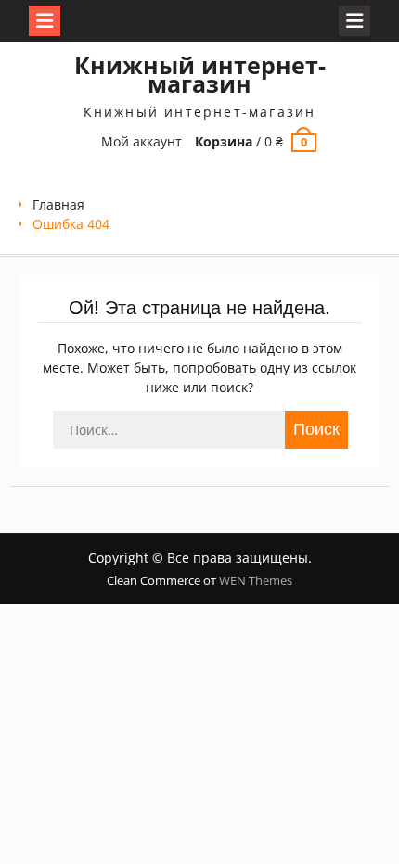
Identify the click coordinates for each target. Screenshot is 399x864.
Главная (58, 204)
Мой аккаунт (141, 141)
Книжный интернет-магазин (200, 74)
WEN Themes (255, 580)
